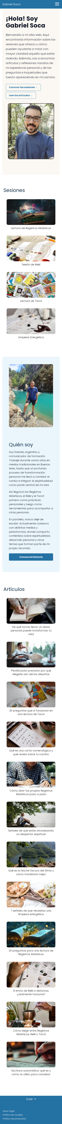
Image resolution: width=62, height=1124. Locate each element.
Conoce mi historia (31, 557)
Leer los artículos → (21, 95)
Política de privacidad (14, 1118)
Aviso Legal (8, 1111)
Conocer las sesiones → (23, 87)
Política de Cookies (13, 1114)
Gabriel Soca (11, 4)
